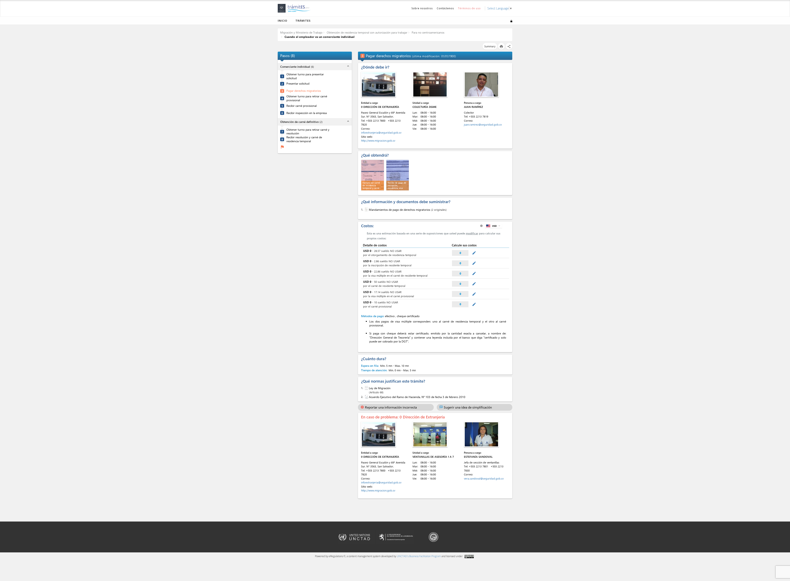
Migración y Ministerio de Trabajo (301, 32)
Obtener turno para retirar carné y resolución (307, 131)
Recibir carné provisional (301, 106)
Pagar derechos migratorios (303, 91)
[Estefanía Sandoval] (481, 434)
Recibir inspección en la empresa (306, 113)
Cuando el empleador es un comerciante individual (319, 37)
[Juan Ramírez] (481, 84)
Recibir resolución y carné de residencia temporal (304, 139)
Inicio (282, 20)
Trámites (303, 20)
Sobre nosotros (422, 8)
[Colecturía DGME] (429, 84)
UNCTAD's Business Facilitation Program (419, 556)
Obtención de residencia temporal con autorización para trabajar (366, 32)
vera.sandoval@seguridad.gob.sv (484, 478)
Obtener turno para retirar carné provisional (306, 98)
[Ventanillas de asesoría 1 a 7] (429, 434)
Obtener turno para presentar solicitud (305, 76)
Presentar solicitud (297, 83)
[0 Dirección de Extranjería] (378, 84)
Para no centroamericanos (427, 32)
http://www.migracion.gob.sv (378, 140)
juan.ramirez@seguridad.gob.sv (483, 124)
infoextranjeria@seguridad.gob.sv (381, 132)
